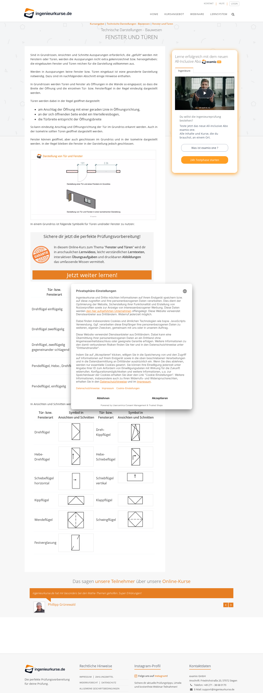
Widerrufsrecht (89, 682)
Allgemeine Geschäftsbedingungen (99, 688)
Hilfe (221, 3)
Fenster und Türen (162, 23)
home (154, 14)
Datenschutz (108, 682)
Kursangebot (97, 23)
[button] (233, 14)
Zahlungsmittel (104, 676)
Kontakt (209, 3)
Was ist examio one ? (204, 148)
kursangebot (174, 14)
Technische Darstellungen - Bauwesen (128, 23)
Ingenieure (184, 70)
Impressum (86, 676)
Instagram (161, 676)
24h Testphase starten (204, 160)
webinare (197, 14)
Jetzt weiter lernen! (92, 275)
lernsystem (218, 14)
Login (234, 3)
